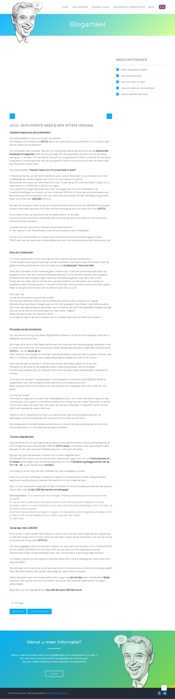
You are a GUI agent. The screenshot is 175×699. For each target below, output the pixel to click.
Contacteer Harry (39, 611)
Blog (151, 7)
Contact (54, 674)
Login (65, 693)
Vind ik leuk (18, 611)
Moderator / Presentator (129, 7)
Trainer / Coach (100, 7)
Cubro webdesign (54, 693)
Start (65, 7)
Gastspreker (80, 7)
